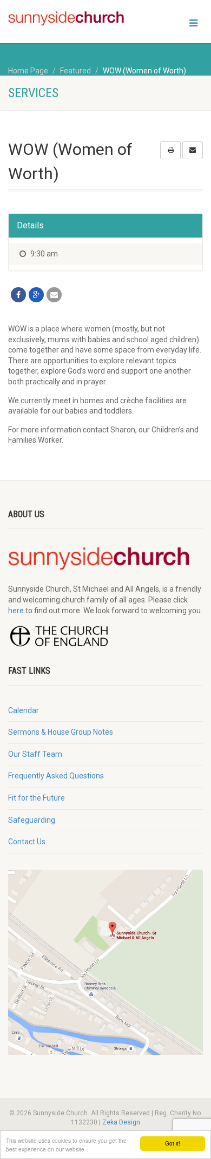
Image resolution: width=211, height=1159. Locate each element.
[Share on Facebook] (18, 294)
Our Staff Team (35, 754)
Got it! (172, 1143)
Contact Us (26, 841)
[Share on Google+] (36, 294)
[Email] (54, 294)
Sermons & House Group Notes (60, 732)
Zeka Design (121, 1122)
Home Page (28, 70)
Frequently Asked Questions (56, 775)
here (16, 610)
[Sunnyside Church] (70, 18)
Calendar (23, 710)
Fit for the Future (36, 798)
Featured (75, 70)
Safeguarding (31, 820)
